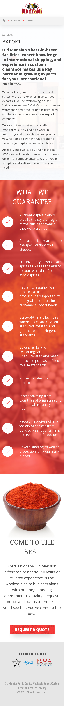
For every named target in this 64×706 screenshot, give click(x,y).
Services (15, 20)
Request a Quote (32, 629)
